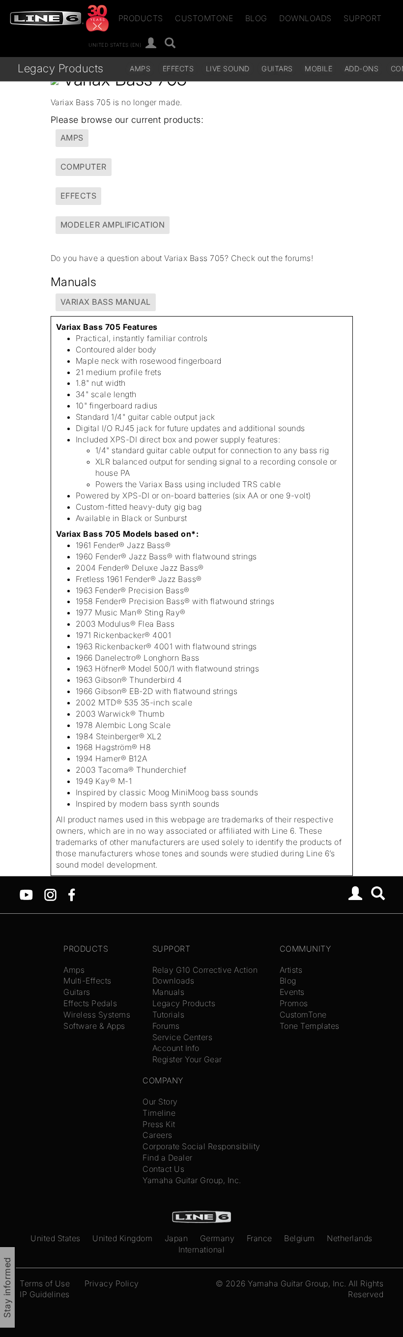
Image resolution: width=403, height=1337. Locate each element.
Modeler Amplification (112, 225)
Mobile (318, 68)
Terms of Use (45, 1283)
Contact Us (163, 1169)
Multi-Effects (87, 981)
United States (55, 1238)
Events (292, 992)
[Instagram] (50, 894)
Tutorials (168, 1014)
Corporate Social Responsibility (201, 1146)
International (201, 1249)
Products (140, 18)
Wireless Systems (96, 1014)
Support (363, 18)
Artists (291, 970)
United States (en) (114, 44)
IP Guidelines (45, 1294)
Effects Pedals (90, 1003)
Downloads (305, 18)
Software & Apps (94, 1026)
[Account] (151, 43)
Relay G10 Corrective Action (205, 970)
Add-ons (362, 68)
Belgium (299, 1238)
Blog (256, 18)
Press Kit (159, 1124)
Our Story (160, 1101)
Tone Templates (310, 1026)
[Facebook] (71, 894)
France (259, 1238)
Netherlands (350, 1238)
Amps (140, 68)
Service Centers (182, 1037)
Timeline (159, 1113)
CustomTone (204, 18)
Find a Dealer (168, 1158)
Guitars (277, 68)
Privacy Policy (112, 1283)
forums (298, 258)
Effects (178, 68)
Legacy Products (61, 68)
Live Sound (228, 68)
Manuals (168, 992)
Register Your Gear (187, 1059)
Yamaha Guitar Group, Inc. (192, 1180)
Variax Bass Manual (105, 302)
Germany (217, 1238)
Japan (176, 1238)
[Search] (170, 43)
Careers (158, 1135)
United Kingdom (122, 1238)
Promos (294, 1003)
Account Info (176, 1048)
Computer (83, 167)
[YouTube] (26, 894)
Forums (166, 1026)
